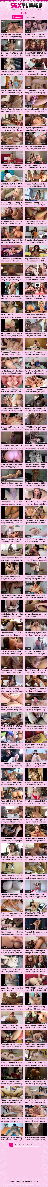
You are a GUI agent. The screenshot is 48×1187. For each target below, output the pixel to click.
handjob (43, 298)
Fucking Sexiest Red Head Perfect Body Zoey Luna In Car (12, 782)
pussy (18, 93)
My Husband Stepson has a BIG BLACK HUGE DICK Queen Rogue (12, 277)
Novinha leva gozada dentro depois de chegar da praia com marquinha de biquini (12, 34)
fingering (42, 410)
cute (41, 504)
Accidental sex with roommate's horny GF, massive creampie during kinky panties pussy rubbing (12, 1044)
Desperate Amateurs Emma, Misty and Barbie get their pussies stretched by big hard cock (36, 165)
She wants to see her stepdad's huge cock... (36, 72)
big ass (27, 130)
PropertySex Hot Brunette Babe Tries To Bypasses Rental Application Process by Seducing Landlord (36, 595)
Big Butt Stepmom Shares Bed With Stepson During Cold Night (12, 446)
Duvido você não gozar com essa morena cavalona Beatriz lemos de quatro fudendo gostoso (12, 1025)
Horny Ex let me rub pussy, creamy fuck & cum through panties (36, 670)
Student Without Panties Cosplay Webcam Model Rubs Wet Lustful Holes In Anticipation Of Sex (36, 577)
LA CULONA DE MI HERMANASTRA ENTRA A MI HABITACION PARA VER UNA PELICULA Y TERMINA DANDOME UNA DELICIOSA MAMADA (12, 184)
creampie (9, 37)
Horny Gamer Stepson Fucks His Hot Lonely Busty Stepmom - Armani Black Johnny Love (36, 894)
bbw (10, 897)
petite (15, 37)
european (37, 710)
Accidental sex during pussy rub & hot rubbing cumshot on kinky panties (12, 670)
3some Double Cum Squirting (36, 90)
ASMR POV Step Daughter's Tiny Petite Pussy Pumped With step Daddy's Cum (12, 390)
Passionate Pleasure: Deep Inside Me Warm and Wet (12, 352)
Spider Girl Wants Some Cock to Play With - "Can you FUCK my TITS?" (36, 315)
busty (18, 635)
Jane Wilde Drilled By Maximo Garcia (12, 969)
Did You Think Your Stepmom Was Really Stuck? (12, 764)
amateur (35, 37)
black (31, 149)
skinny (40, 93)
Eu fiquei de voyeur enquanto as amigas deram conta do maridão (12, 128)
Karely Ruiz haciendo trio (10, 577)
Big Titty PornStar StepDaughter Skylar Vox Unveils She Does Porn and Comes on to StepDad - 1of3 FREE (36, 371)
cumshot (43, 186)
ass (39, 149)
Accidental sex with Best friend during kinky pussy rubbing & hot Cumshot (36, 109)
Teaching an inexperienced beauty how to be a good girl (36, 1044)
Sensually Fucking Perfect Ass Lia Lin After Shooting (36, 689)
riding (45, 205)
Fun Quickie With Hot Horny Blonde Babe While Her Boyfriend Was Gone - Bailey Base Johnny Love (36, 1007)
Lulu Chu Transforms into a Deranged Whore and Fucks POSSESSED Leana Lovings (12, 1081)
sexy (10, 55)
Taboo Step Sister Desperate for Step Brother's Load (36, 951)
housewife (20, 448)
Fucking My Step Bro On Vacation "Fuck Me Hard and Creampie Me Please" (12, 801)
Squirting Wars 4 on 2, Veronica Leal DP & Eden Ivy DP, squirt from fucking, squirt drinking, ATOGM (12, 109)
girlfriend (23, 654)
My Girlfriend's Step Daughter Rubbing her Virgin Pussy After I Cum (12, 707)
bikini (3, 747)
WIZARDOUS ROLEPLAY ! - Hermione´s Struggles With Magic (36, 53)
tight (2, 504)
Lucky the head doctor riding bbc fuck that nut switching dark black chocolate (36, 333)
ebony (27, 261)
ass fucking (8, 784)
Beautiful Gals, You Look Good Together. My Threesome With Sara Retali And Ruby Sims (12, 240)
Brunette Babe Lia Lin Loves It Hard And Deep (36, 932)
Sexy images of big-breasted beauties (36, 764)
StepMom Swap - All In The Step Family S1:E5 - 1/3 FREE (36, 296)
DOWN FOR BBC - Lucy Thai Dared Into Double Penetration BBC (12, 651)
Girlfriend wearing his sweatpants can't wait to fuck (12, 464)
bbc (7, 55)
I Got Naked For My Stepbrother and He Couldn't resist (36, 558)
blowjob (27, 55)
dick (6, 597)
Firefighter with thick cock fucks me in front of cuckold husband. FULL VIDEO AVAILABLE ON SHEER (12, 333)
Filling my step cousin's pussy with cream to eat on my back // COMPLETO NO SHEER (12, 1100)
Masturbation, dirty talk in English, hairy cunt (12, 614)
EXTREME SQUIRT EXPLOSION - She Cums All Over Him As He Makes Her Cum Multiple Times (36, 876)
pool (17, 747)
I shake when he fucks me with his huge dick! (12, 595)
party (34, 784)
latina (3, 37)
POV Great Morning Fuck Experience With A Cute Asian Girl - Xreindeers (36, 203)
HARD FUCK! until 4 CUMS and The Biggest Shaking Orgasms (12, 1119)
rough (18, 111)
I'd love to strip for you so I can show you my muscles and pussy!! (12, 296)
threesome (9, 93)
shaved (8, 747)
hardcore (28, 280)
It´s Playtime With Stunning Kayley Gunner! (36, 464)
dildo (26, 410)
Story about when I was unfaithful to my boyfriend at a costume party (36, 782)
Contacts (28, 1181)
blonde (3, 74)
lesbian (9, 130)
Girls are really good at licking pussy (12, 259)
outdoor (22, 485)
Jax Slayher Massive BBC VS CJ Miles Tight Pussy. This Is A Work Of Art (36, 483)
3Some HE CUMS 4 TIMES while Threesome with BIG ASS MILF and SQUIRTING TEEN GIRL (12, 1063)
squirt (3, 111)
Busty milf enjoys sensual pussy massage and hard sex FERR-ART (12, 913)
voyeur (3, 130)
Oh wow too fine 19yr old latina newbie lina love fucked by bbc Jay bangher (12, 53)
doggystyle (22, 37)
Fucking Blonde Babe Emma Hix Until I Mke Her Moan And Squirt (36, 390)
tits (38, 186)
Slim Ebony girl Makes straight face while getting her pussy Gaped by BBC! (12, 520)
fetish (41, 747)
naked (6, 149)
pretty (11, 149)
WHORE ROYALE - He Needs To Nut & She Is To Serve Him (36, 34)
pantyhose (33, 616)
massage (9, 485)
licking (23, 93)
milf (2, 167)
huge (26, 74)
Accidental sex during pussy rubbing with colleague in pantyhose (36, 614)
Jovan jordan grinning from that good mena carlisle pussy (36, 146)
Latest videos (30, 17)
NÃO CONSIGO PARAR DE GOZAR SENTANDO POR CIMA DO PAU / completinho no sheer (36, 745)
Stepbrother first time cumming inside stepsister (36, 352)
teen (39, 74)
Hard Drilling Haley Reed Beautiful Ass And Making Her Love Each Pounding (12, 371)
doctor (27, 336)
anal (7, 111)
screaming (18, 1084)
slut (6, 878)
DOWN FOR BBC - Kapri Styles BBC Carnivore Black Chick (36, 1025)
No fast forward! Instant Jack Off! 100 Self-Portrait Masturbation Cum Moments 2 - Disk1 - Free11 (36, 408)
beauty (40, 822)
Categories (20, 1181)
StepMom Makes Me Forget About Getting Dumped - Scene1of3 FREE (36, 838)
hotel (16, 149)
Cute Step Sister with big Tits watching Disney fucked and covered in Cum (36, 520)
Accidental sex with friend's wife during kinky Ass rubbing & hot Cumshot (12, 221)
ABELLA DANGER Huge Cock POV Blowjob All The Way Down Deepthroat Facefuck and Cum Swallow (36, 502)
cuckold (4, 336)
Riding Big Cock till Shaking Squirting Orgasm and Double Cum (36, 539)
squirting (42, 541)
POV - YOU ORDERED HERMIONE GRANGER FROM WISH (36, 969)
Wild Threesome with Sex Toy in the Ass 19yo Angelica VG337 (12, 932)
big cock (23, 55)
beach (13, 822)
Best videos (17, 17)
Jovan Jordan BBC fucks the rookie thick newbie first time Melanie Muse (36, 446)
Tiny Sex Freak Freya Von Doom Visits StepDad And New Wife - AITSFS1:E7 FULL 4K (12, 539)
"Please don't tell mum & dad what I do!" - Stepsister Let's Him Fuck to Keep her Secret (12, 408)
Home (12, 1181)
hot (31, 111)
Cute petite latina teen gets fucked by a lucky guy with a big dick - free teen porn (36, 240)
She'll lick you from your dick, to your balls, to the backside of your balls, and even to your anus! (12, 857)
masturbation (6, 616)
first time (28, 354)
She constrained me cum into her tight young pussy (12, 502)
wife (2, 223)
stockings (28, 579)
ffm (2, 93)
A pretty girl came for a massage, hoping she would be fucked (12, 483)
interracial (8, 167)
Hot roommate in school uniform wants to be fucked (12, 838)
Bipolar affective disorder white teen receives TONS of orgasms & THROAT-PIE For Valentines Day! (36, 857)
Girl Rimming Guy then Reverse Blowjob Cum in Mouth (36, 633)
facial (3, 205)
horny (33, 223)
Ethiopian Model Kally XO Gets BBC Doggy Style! (12, 633)
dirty (2, 878)
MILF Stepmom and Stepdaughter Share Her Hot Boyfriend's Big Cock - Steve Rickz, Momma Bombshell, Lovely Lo (36, 1119)
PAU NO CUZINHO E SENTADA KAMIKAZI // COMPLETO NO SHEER (12, 726)
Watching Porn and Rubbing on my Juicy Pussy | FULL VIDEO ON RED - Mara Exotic (12, 1138)
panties (11, 223)
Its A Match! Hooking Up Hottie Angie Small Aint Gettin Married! (12, 1007)
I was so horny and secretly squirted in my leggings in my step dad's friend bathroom (36, 651)
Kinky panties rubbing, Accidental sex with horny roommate (36, 221)
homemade (43, 37)
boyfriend (28, 784)
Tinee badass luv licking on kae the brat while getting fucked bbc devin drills (12, 689)
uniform (4, 841)
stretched (28, 167)
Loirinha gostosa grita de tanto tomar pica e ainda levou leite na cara (12, 72)
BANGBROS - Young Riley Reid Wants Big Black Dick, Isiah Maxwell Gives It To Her (36, 277)
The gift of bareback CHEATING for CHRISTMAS (36, 801)
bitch (13, 859)
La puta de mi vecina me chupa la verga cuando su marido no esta (12, 988)
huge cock (32, 74)
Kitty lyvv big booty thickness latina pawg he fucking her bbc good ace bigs (36, 128)
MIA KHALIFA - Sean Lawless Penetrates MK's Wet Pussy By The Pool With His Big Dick (12, 745)
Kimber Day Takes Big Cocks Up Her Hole (36, 820)
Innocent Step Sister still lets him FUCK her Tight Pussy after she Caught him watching (36, 184)
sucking (12, 953)
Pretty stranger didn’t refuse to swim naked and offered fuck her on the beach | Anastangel (12, 820)
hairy (13, 616)
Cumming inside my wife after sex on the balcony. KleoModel (12, 951)
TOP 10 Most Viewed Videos (35, 427)
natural (21, 990)
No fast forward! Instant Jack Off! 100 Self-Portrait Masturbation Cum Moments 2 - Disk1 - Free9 (36, 1081)
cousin (3, 1102)
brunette (28, 37)
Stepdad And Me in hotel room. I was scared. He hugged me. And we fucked (12, 427)
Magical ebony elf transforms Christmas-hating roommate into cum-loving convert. (36, 259)
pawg (43, 130)
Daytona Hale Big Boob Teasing (12, 894)
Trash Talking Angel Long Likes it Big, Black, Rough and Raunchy (12, 203)
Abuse (35, 1181)
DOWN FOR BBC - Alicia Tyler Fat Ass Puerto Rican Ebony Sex (36, 988)
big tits (32, 130)
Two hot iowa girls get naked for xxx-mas (12, 146)
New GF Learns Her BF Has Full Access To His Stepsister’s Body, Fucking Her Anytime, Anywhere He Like (12, 90)
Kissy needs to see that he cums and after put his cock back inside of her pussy (36, 726)
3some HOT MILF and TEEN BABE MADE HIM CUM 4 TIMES (36, 1063)
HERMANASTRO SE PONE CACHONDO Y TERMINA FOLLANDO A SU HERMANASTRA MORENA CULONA (36, 913)
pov (37, 504)
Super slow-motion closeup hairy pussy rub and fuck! (36, 707)
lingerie (36, 747)
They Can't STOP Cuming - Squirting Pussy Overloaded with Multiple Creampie (36, 1100)
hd (14, 93)
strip (2, 298)
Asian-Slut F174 (7, 315)
